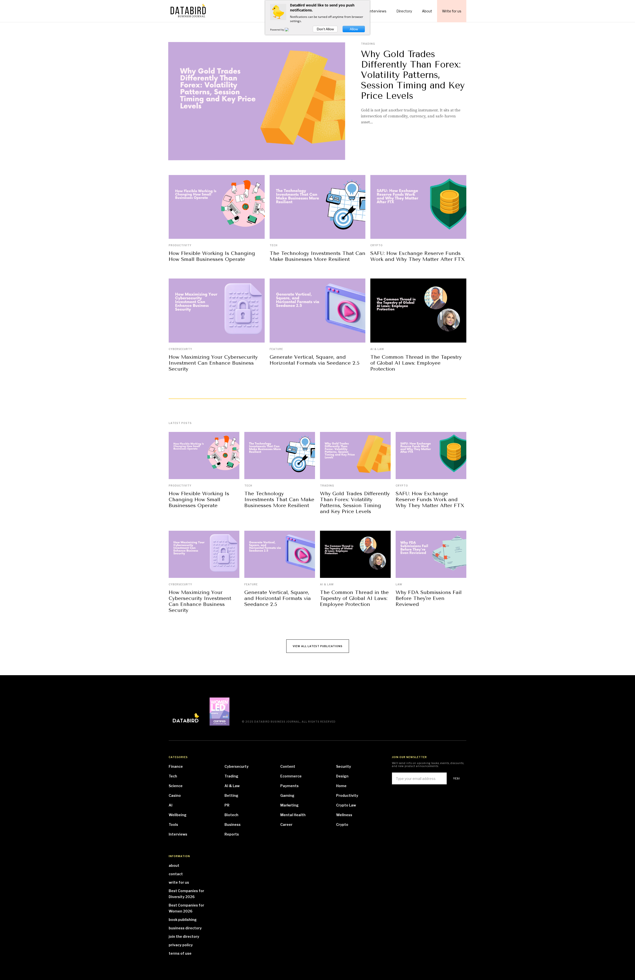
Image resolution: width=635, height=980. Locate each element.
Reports (231, 834)
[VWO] (290, 29)
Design (342, 776)
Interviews (178, 834)
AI (170, 805)
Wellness (344, 815)
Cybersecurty (180, 349)
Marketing (289, 805)
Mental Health (293, 815)
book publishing (183, 919)
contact (176, 874)
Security (343, 766)
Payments (289, 786)
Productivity (180, 245)
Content (287, 766)
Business (232, 824)
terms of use (180, 953)
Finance (176, 766)
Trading (368, 43)
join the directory (184, 936)
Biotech (231, 815)
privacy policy (181, 945)
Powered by (277, 29)
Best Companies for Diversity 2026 (186, 894)
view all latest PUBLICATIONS (318, 646)
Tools (173, 824)
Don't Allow (325, 29)
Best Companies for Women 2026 (186, 908)
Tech (274, 245)
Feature (276, 349)
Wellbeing (178, 815)
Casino (175, 795)
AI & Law (377, 349)
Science (176, 786)
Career (286, 824)
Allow (354, 29)
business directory (185, 928)
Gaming (287, 795)
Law (399, 584)
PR (226, 805)
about (174, 865)
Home (341, 786)
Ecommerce (291, 776)
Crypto (376, 245)
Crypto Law (346, 805)
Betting (231, 795)
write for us (179, 882)
